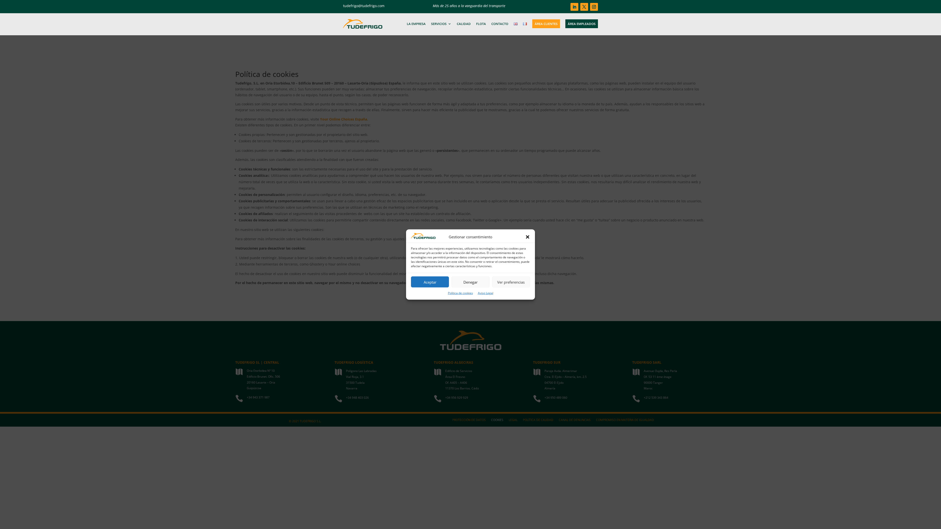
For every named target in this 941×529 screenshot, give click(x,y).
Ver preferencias (511, 281)
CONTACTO (499, 24)
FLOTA (481, 24)
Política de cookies (460, 293)
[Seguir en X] (584, 7)
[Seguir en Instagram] (594, 7)
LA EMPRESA (416, 24)
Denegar (470, 281)
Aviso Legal (485, 293)
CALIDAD (464, 24)
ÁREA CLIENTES (546, 24)
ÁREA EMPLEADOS (581, 24)
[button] (527, 236)
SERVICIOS (438, 24)
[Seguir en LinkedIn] (574, 7)
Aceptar (430, 281)
